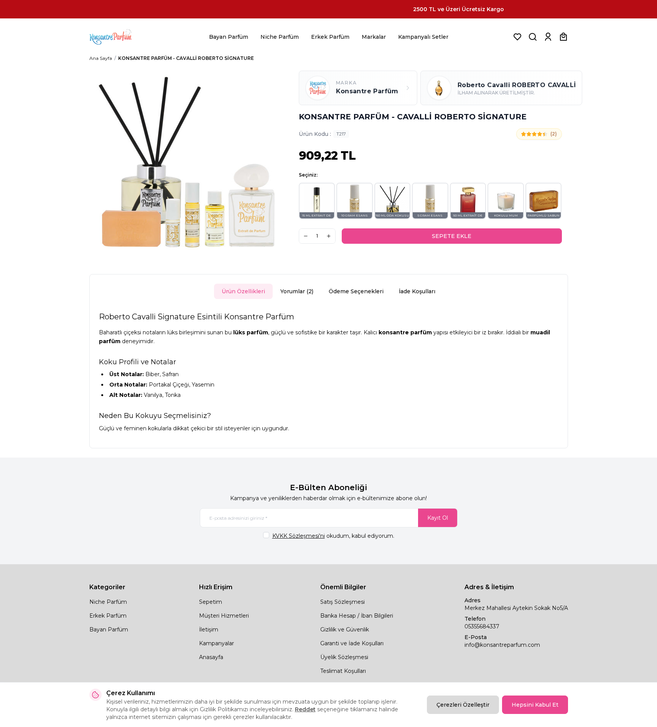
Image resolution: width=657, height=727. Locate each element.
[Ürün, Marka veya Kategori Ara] (532, 36)
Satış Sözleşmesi (342, 601)
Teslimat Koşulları (343, 671)
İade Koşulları (417, 291)
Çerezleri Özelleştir (462, 704)
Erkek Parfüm (330, 36)
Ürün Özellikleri (243, 291)
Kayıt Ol (437, 517)
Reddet (305, 709)
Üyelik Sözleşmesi (344, 657)
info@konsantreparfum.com (502, 644)
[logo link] (120, 37)
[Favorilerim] (517, 36)
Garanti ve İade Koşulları (352, 643)
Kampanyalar (216, 643)
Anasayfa (211, 657)
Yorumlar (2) (296, 291)
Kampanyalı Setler (423, 36)
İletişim (208, 629)
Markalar (374, 36)
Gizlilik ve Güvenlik (344, 629)
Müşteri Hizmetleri (224, 615)
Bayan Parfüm (228, 36)
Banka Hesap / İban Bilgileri (356, 615)
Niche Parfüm (279, 36)
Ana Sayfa (100, 58)
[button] (317, 201)
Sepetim (210, 601)
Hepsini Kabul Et (535, 704)
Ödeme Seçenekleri (356, 291)
